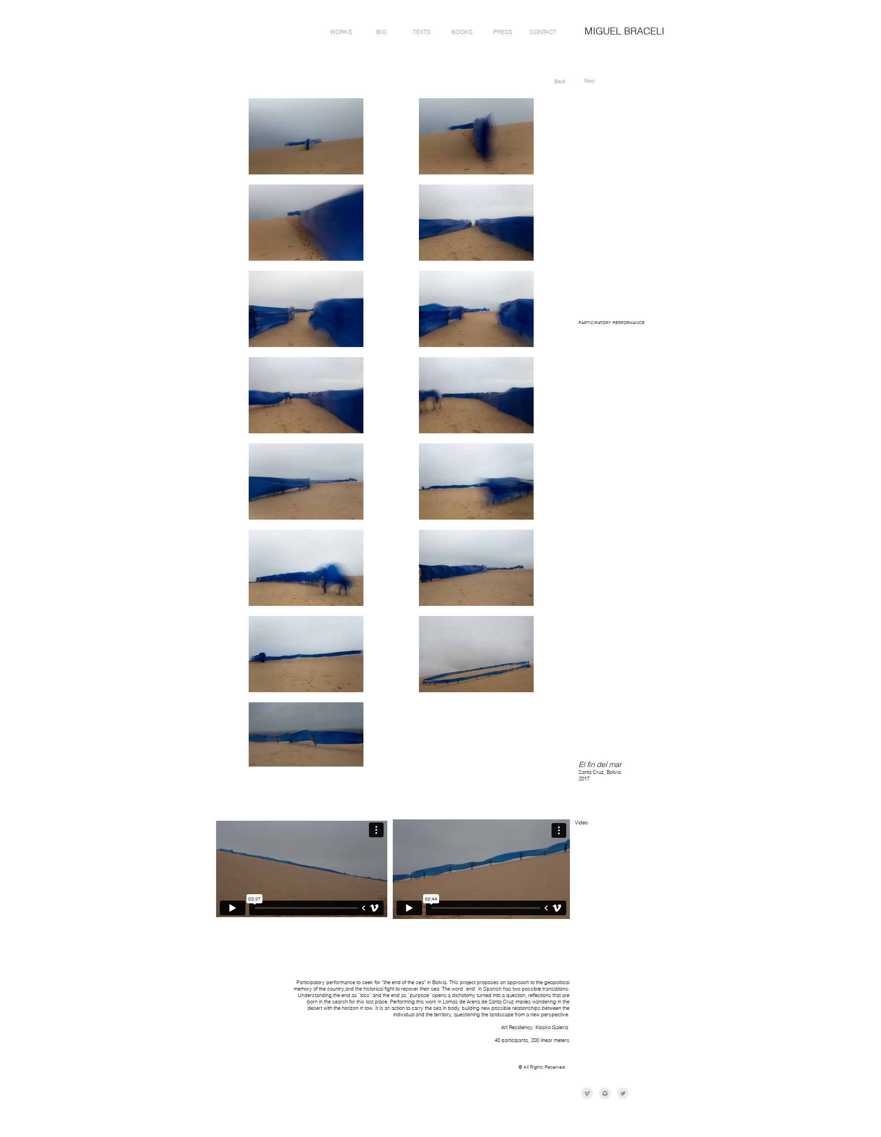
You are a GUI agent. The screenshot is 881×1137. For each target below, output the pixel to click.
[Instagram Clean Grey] (605, 1093)
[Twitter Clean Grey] (623, 1093)
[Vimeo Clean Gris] (587, 1093)
